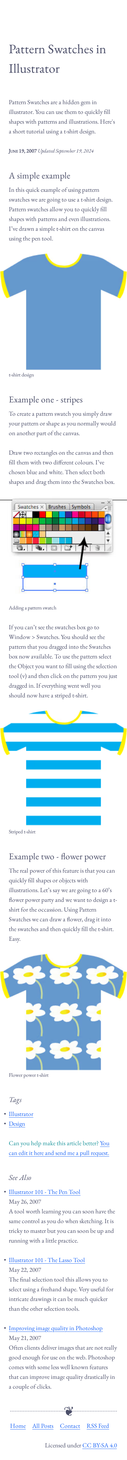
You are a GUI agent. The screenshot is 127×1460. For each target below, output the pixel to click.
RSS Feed (98, 1426)
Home (18, 1426)
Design (17, 1124)
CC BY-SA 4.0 (99, 1445)
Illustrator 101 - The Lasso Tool (47, 1260)
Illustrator (21, 1114)
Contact (70, 1426)
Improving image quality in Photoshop (56, 1328)
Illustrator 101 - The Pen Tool (44, 1192)
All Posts (42, 1426)
